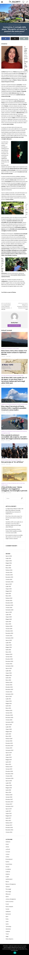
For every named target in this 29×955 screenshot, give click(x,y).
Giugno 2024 (9, 616)
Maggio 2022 (9, 675)
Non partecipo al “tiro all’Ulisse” (12, 462)
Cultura (3, 375)
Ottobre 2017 (9, 804)
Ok (15, 952)
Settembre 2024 (9, 609)
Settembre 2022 (9, 666)
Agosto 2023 (9, 640)
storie (19, 25)
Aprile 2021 (8, 705)
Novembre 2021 (9, 689)
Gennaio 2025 (9, 600)
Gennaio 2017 (9, 825)
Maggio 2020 (9, 731)
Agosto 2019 (9, 752)
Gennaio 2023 (9, 656)
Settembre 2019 (9, 750)
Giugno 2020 (9, 729)
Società (22, 404)
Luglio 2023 (8, 642)
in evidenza (9, 348)
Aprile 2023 (8, 649)
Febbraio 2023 (9, 654)
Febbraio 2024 (9, 626)
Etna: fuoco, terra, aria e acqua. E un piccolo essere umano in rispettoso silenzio (14, 352)
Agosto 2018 (9, 780)
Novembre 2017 (9, 801)
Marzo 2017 (8, 820)
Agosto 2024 (9, 612)
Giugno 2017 (9, 813)
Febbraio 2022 (9, 682)
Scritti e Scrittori (20, 483)
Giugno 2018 (9, 785)
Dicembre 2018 (9, 771)
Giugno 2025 (9, 588)
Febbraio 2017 (9, 822)
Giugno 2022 (9, 673)
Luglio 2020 (8, 726)
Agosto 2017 (9, 808)
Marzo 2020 (8, 736)
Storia (18, 375)
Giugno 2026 (9, 560)
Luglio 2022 (8, 670)
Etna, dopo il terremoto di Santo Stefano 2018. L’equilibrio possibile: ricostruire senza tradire (13, 408)
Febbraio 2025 (9, 598)
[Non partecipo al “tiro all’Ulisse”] (14, 450)
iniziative (14, 404)
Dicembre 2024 (9, 602)
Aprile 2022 (8, 677)
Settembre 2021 (9, 694)
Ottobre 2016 (9, 832)
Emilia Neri (9, 33)
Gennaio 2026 (9, 572)
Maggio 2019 (9, 759)
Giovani (10, 25)
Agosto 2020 (9, 724)
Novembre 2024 (9, 605)
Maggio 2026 (9, 563)
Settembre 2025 (9, 581)
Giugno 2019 (9, 757)
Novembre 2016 (9, 829)
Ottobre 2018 (9, 776)
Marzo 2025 (8, 595)
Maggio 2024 (9, 619)
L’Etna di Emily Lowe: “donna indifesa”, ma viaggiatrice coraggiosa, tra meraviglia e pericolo (14, 489)
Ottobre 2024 (9, 607)
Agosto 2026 (9, 556)
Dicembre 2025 (9, 574)
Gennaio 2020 (9, 741)
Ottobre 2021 (9, 691)
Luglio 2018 (8, 783)
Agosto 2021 (9, 696)
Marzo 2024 (8, 624)
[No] (27, 949)
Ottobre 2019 (9, 748)
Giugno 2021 (9, 701)
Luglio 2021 (8, 698)
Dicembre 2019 (9, 743)
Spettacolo (11, 460)
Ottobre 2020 (9, 719)
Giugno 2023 (9, 645)
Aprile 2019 (8, 762)
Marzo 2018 (8, 792)
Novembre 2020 (9, 717)
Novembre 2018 (9, 773)
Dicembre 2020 (9, 715)
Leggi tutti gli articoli (14, 325)
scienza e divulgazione (11, 375)
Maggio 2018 (9, 787)
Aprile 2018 (8, 790)
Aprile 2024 (8, 621)
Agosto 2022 (9, 668)
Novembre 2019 (9, 745)
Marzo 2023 (8, 652)
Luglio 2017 (8, 811)
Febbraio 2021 (9, 710)
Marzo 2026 (8, 567)
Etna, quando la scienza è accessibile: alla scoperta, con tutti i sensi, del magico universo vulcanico (14, 437)
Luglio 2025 (8, 586)
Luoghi (13, 348)
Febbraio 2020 (9, 738)
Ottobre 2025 (9, 579)
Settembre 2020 (9, 722)
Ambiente (3, 348)
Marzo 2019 (8, 764)
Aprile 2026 (8, 565)
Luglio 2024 (8, 614)
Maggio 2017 (9, 815)
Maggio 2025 (9, 591)
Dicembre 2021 (9, 687)
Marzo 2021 (8, 708)
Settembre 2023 (9, 638)
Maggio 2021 (9, 703)
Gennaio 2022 (9, 684)
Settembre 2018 (9, 778)
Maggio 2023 (9, 647)
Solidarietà (4, 433)
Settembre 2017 (9, 806)
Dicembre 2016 (9, 827)
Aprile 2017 (8, 818)
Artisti (2, 460)
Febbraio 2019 (9, 766)
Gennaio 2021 (9, 712)
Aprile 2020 (8, 733)
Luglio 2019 (8, 755)
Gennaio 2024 (9, 628)
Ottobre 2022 (9, 663)
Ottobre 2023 (9, 635)
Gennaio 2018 (9, 797)
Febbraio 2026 (9, 570)
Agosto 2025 (9, 584)
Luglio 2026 (8, 558)
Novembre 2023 (9, 633)
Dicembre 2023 (9, 631)
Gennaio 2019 (9, 769)
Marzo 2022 (8, 680)
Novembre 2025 (9, 577)
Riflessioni (14, 25)
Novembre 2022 (9, 661)
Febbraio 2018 (9, 794)
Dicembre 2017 (9, 799)
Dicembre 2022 (9, 659)
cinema (6, 460)
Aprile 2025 (8, 593)
